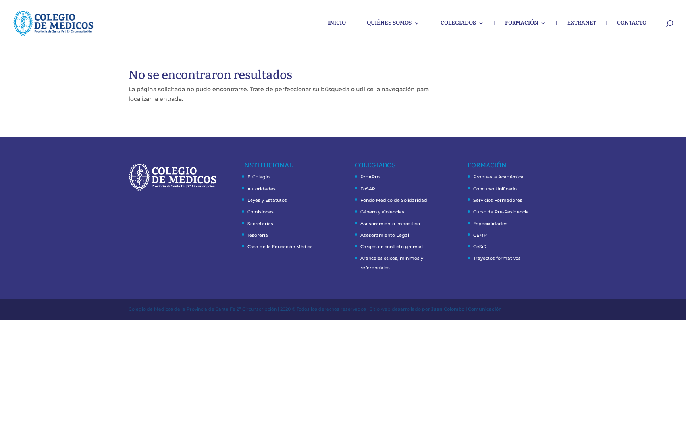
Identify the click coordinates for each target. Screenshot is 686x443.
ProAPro (370, 177)
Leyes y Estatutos (267, 200)
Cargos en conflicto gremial (391, 246)
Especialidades (490, 223)
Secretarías (260, 223)
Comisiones (260, 212)
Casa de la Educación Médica (280, 246)
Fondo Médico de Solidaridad (393, 200)
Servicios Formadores (497, 200)
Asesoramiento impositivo (390, 223)
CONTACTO (631, 23)
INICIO (337, 23)
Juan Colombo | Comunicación (466, 309)
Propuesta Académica (498, 177)
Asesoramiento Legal (384, 235)
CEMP (480, 235)
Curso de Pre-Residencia (501, 212)
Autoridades (261, 189)
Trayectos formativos (497, 258)
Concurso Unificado (495, 189)
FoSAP (367, 189)
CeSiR (479, 246)
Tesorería (257, 235)
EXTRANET (581, 23)
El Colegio (258, 177)
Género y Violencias (382, 212)
